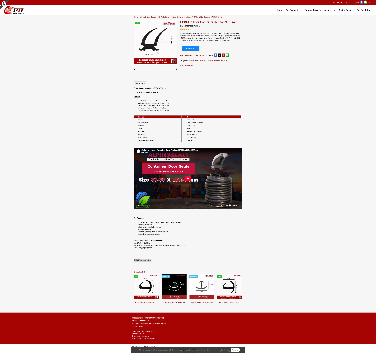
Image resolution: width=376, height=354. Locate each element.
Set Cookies (225, 350)
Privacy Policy (193, 350)
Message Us (192, 48)
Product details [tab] (140, 84)
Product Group (312, 10)
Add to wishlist (187, 55)
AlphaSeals (189, 65)
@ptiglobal (151, 338)
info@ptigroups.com (143, 336)
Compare (201, 55)
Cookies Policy (205, 350)
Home (280, 10)
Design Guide (345, 10)
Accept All (235, 350)
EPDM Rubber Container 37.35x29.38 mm (150, 88)
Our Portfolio (363, 10)
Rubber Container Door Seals (218, 61)
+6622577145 (150, 331)
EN (371, 2)
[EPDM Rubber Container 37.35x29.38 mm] (155, 42)
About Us (329, 10)
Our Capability (293, 10)
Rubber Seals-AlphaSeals (198, 61)
